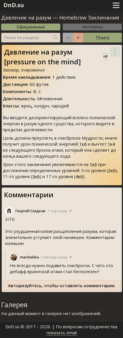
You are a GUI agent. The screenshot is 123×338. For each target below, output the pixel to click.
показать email (62, 332)
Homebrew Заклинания (89, 17)
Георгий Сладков (30, 210)
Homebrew (92, 27)
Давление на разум (27, 17)
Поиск (103, 37)
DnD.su (13, 5)
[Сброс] (78, 38)
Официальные (31, 27)
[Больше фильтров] (68, 38)
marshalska (29, 257)
